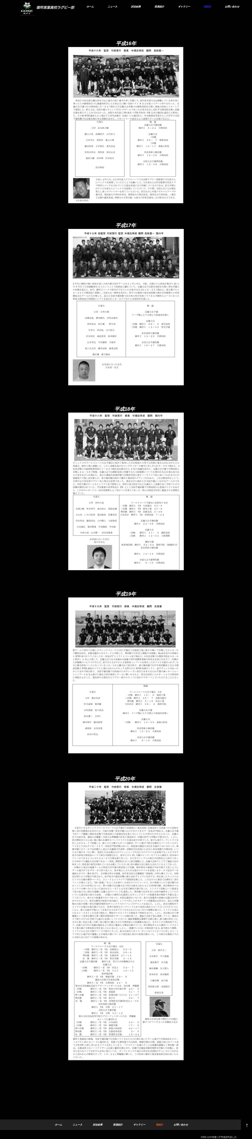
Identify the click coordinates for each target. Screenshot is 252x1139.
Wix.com (207, 1137)
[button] (159, 6)
